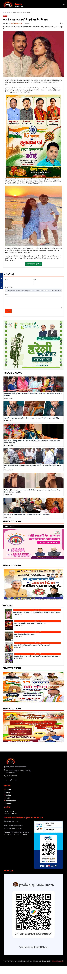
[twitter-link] (11, 753)
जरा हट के (8, 776)
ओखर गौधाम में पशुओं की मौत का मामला (24, 603)
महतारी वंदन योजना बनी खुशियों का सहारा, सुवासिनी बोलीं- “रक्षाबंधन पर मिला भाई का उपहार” (37, 581)
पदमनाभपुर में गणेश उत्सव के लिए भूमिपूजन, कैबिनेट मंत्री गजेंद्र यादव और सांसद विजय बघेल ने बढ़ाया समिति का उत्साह (32, 438)
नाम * (6, 252)
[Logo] (18, 733)
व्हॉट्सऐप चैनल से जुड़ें (32, 236)
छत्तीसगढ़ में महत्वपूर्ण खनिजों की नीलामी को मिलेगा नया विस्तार (30, 592)
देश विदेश (8, 767)
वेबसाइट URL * (9, 259)
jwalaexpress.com (16, 23)
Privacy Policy (9, 783)
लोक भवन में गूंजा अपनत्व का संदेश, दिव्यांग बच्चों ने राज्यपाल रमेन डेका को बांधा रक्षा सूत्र (36, 624)
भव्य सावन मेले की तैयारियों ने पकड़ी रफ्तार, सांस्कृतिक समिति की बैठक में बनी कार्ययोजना (26, 487)
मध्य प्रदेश (8, 765)
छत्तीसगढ (8, 762)
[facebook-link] (6, 753)
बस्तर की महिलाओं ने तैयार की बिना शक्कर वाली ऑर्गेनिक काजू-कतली (32, 613)
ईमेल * (35, 252)
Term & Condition (10, 785)
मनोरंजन (6, 12)
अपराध (8, 770)
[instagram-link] (16, 753)
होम (3, 12)
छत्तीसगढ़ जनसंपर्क (37, 578)
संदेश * (6, 267)
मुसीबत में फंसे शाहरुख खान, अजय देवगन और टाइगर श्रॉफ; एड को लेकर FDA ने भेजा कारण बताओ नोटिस (31, 390)
